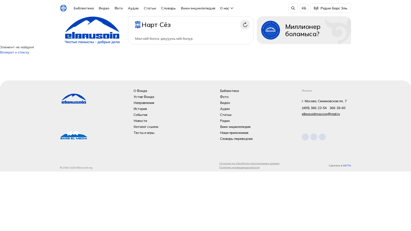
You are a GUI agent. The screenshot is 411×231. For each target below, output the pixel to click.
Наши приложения (234, 133)
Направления (144, 103)
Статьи (150, 8)
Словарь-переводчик (236, 139)
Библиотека (84, 8)
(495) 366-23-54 (314, 108)
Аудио (133, 8)
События (140, 115)
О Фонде (140, 91)
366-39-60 (337, 108)
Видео (104, 8)
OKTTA (347, 165)
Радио (225, 121)
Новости (140, 121)
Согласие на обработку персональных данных (249, 163)
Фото (119, 8)
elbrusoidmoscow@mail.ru (321, 114)
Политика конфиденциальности (239, 167)
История (140, 109)
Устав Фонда (144, 97)
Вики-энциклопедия (198, 8)
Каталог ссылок (146, 127)
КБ (304, 8)
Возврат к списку (14, 52)
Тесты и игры (144, 133)
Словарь (168, 8)
